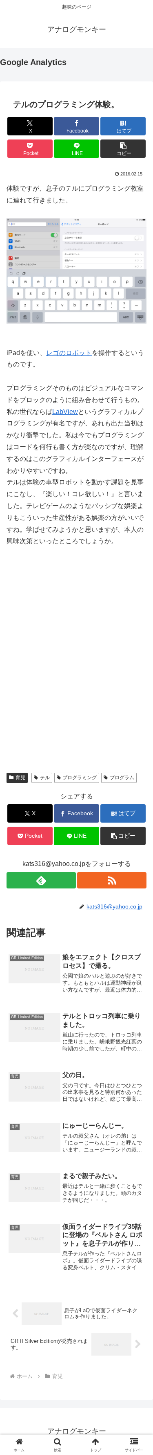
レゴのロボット (69, 352)
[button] (123, 148)
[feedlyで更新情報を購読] (41, 880)
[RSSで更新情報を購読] (111, 880)
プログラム (122, 777)
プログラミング (79, 777)
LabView (65, 411)
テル (45, 777)
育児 (20, 777)
